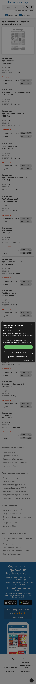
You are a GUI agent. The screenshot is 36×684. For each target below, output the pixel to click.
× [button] (32, 324)
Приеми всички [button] (18, 347)
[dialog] (18, 342)
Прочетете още (26, 342)
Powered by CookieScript (25, 360)
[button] (18, 357)
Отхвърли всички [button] (19, 352)
